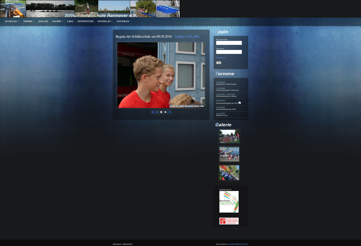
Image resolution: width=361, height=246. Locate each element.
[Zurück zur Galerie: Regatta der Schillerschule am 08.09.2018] (153, 114)
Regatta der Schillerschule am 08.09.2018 (144, 36)
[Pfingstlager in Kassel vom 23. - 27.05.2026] (229, 172)
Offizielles (104, 21)
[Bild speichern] (161, 114)
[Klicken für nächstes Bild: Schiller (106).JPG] (161, 108)
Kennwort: (220, 49)
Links (70, 21)
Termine (27, 21)
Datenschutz (127, 244)
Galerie (56, 21)
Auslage (43, 21)
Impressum (117, 244)
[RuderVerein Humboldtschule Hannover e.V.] (180, 9)
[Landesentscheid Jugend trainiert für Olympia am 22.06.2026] (229, 154)
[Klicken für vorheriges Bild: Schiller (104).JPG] (157, 114)
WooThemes (243, 244)
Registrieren (221, 58)
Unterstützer (85, 21)
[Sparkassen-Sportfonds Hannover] (229, 224)
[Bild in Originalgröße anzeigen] (166, 114)
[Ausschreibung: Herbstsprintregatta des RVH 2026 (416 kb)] (240, 103)
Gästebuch (123, 21)
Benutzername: (222, 40)
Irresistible (232, 244)
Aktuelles (11, 21)
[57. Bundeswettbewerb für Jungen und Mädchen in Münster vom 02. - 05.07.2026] (229, 136)
